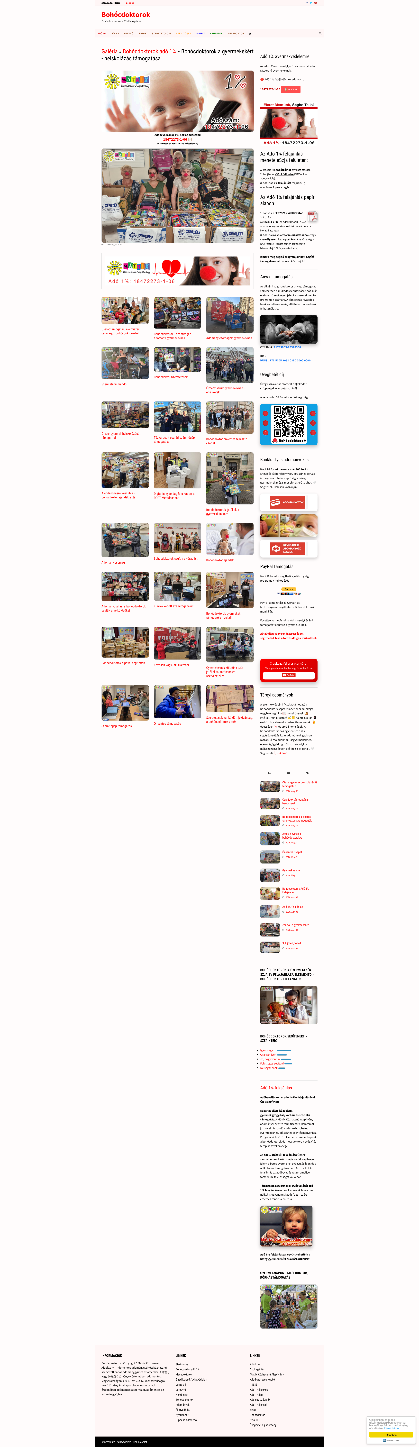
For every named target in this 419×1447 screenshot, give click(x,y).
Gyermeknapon (291, 870)
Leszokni (181, 1384)
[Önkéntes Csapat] (270, 852)
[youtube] (316, 2)
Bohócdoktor (257, 1415)
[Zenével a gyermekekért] (270, 925)
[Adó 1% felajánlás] (270, 907)
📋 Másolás (290, 89)
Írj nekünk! (280, 753)
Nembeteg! (182, 1394)
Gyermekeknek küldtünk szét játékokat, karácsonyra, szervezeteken (224, 672)
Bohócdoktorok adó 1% (149, 51)
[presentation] (269, 773)
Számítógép (183, 33)
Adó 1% (102, 33)
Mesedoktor (236, 33)
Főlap (115, 33)
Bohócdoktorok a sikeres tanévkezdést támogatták (297, 818)
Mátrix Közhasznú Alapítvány (267, 1374)
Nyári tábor (182, 1415)
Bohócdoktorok (125, 14)
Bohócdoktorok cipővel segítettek (123, 663)
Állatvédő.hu (183, 1409)
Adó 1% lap (256, 1394)
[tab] (269, 773)
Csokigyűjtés (257, 1369)
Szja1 (253, 1409)
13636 (253, 1384)
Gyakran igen (268, 1054)
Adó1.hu (255, 1364)
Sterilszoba (182, 1364)
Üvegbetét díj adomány (263, 1425)
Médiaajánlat (140, 1441)
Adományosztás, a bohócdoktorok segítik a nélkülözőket (123, 608)
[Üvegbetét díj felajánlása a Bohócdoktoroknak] (289, 424)
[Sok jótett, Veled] (270, 944)
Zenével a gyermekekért (295, 925)
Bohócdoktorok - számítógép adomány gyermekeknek (172, 336)
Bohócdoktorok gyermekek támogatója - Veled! (223, 616)
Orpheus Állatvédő (186, 1420)
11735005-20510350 (287, 347)
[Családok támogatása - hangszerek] (270, 800)
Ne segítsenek (269, 1068)
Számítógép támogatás (116, 726)
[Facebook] (307, 2)
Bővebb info (391, 1428)
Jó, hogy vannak (270, 1059)
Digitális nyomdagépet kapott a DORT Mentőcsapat (174, 496)
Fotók (143, 33)
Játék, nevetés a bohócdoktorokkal (292, 835)
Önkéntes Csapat (292, 852)
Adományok (183, 1404)
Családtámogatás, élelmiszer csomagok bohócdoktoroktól (120, 331)
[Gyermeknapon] (270, 871)
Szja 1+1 (255, 1420)
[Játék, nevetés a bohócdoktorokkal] (270, 834)
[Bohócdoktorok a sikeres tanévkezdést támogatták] (270, 817)
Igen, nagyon (268, 1050)
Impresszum (108, 1441)
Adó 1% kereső (258, 1404)
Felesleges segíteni (272, 1063)
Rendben (391, 1435)
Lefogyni (181, 1389)
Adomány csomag (113, 562)
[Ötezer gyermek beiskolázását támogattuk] (270, 783)
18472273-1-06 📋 (177, 139)
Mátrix (200, 33)
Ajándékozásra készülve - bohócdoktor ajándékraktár (119, 495)
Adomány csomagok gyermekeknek (229, 338)
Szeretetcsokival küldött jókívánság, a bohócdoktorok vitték (229, 720)
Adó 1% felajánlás (292, 906)
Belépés (130, 2)
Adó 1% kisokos (259, 1389)
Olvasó (128, 33)
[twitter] (311, 2)
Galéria (109, 51)
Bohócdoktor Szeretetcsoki (171, 377)
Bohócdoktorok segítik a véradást (176, 558)
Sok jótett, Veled (291, 943)
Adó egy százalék (260, 1399)
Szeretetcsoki (161, 33)
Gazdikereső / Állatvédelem (191, 1379)
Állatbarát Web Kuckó (262, 1379)
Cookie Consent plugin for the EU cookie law (391, 1440)
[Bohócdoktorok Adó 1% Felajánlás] (270, 889)
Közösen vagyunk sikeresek (172, 665)
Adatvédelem (124, 1441)
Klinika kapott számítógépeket (173, 606)
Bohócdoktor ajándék (220, 560)
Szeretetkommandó (114, 384)
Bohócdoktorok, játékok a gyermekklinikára (222, 512)
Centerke (216, 33)
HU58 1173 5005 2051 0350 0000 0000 (285, 360)
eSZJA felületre (284, 174)
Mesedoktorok (184, 1374)
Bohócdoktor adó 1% (187, 1369)
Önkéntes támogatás (167, 723)
